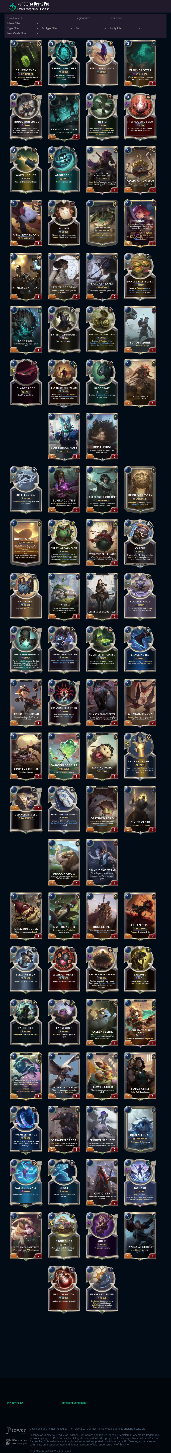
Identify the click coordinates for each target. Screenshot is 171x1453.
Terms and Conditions (73, 1402)
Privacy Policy (15, 1402)
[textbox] (91, 18)
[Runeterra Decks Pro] (28, 6)
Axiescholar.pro (18, 1443)
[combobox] (91, 18)
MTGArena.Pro (18, 1440)
